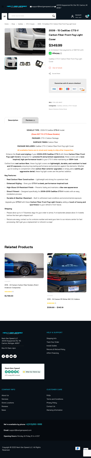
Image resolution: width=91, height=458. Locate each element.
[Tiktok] (15, 356)
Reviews (30, 120)
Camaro (65, 105)
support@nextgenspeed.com (13, 346)
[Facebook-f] (3, 356)
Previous (9, 41)
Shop (13, 24)
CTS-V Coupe (30, 24)
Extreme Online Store (60, 109)
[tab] (13, 120)
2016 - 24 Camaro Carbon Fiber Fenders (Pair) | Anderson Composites (21, 286)
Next (41, 41)
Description (13, 120)
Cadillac (20, 24)
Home (7, 24)
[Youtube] (11, 356)
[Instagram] (7, 356)
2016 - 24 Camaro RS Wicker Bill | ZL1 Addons (63, 299)
